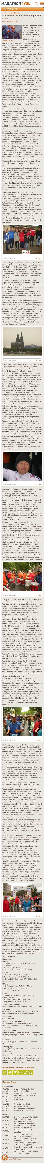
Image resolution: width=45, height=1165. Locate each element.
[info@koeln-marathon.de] (10, 1072)
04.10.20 (5, 1096)
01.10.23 (5, 1093)
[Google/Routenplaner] (30, 1072)
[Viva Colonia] (13, 1099)
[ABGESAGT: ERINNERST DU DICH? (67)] (13, 1096)
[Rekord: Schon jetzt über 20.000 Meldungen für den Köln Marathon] (13, 1139)
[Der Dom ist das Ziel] (13, 1091)
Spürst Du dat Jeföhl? (22, 1104)
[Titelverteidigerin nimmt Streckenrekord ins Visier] (13, 1120)
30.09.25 (5, 1131)
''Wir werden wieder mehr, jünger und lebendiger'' (28, 1131)
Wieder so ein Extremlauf (23, 1110)
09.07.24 (5, 1148)
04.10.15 (5, 1110)
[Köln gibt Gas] (13, 1101)
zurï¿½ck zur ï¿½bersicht (12, 1159)
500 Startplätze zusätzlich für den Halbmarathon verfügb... (26, 1135)
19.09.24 (5, 1144)
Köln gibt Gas (19, 1102)
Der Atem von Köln (21, 1106)
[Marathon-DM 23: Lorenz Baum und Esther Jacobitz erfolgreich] (13, 1152)
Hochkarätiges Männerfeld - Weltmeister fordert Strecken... (25, 1124)
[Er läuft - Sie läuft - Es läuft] (13, 1089)
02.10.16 (5, 1108)
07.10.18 (5, 1102)
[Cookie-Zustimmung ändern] (5, 1157)
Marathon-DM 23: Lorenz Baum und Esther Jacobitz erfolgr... (27, 1152)
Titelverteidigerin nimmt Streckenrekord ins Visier (23, 1120)
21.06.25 (5, 1135)
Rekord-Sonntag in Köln (23, 1128)
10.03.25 (5, 1139)
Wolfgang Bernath (12, 21)
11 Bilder (38, 360)
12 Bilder (38, 485)
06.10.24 (5, 1091)
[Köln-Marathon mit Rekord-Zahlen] (13, 1117)
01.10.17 (5, 1104)
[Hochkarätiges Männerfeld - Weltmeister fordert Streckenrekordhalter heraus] (13, 1124)
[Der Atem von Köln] (13, 1106)
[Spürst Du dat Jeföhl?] (13, 1104)
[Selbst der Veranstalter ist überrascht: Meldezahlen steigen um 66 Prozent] (13, 1148)
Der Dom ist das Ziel (21, 1091)
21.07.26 (5, 1117)
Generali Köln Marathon (12, 13)
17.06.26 (5, 1124)
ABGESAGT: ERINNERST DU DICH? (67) (25, 1096)
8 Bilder (38, 258)
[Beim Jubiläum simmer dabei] (13, 1108)
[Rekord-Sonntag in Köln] (13, 1127)
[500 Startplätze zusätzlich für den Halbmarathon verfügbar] (13, 1135)
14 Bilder (38, 595)
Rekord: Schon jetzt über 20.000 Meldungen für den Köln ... (26, 1139)
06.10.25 (5, 1128)
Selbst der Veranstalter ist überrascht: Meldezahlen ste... (28, 1148)
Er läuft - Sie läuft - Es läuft (24, 1089)
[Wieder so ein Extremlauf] (13, 1110)
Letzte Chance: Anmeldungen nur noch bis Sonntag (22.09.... (26, 1144)
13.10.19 (5, 1100)
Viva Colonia (18, 1100)
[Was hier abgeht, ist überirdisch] (13, 1093)
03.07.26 (5, 1120)
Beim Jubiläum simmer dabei (25, 1108)
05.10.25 (5, 1089)
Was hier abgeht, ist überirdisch (25, 1093)
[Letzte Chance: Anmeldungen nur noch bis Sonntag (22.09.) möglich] (13, 1143)
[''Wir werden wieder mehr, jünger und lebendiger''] (13, 1130)
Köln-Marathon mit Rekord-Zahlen (26, 1117)
